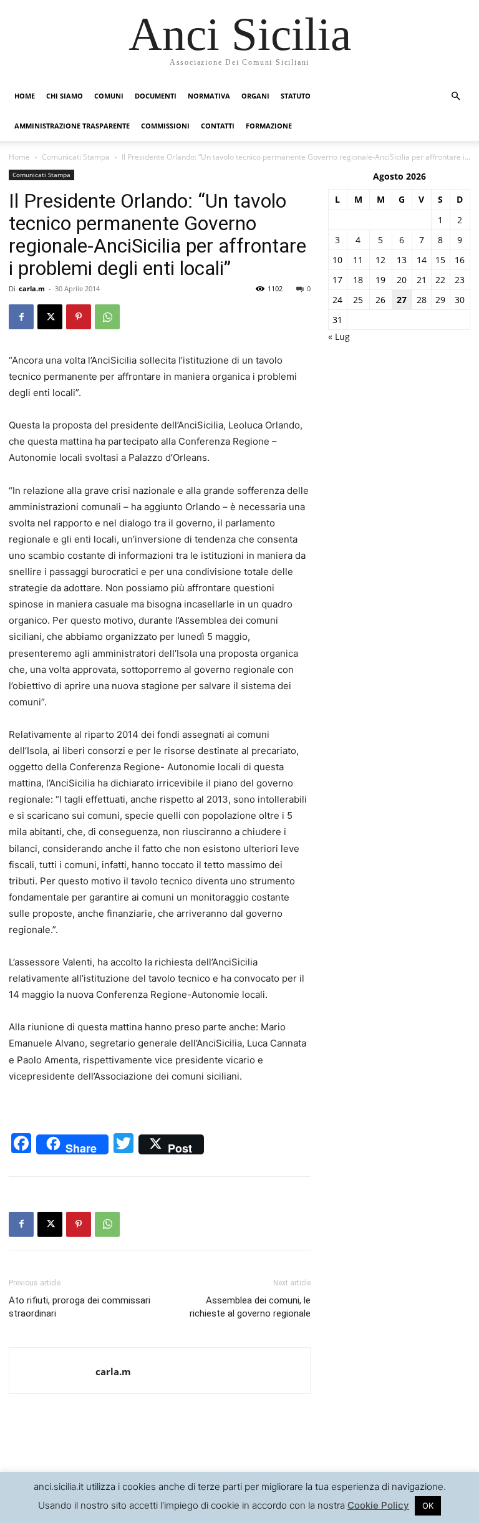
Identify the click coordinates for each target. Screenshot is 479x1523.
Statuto (296, 95)
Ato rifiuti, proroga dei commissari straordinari (79, 1307)
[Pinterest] (78, 316)
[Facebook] (21, 316)
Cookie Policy (378, 1505)
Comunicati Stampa (76, 157)
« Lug (339, 336)
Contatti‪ (218, 125)
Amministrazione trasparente (72, 125)
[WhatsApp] (107, 316)
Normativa (209, 95)
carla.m (32, 288)
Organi (255, 95)
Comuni (108, 95)
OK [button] (427, 1506)
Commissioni (165, 125)
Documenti (156, 95)
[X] (49, 316)
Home (24, 95)
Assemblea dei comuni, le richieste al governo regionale (250, 1307)
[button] (455, 96)
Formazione (269, 125)
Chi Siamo (64, 95)
